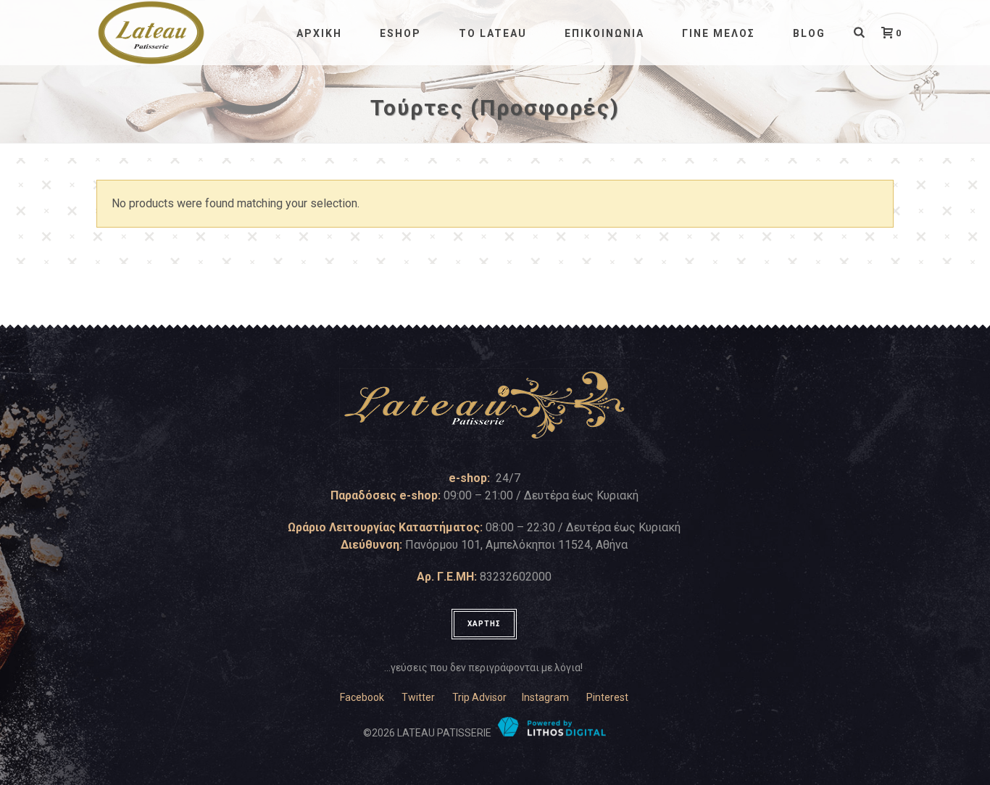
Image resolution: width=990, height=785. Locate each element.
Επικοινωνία (604, 33)
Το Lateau (493, 33)
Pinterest (607, 697)
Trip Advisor (479, 697)
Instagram (545, 697)
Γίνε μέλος (718, 33)
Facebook (362, 697)
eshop (400, 33)
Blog (809, 33)
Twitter (418, 697)
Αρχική (319, 33)
